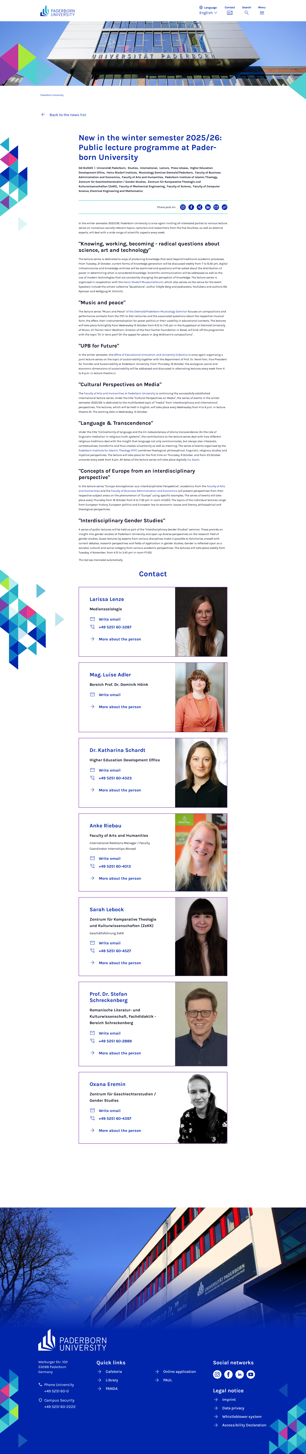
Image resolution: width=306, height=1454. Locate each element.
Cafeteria (114, 1371)
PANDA (112, 1388)
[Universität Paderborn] (153, 1340)
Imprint (229, 1399)
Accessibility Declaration (244, 1425)
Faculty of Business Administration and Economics (144, 490)
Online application (179, 1371)
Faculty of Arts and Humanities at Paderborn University (119, 393)
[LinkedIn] (239, 1374)
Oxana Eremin (108, 1084)
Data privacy (233, 1408)
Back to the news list (68, 115)
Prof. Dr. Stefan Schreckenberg (109, 997)
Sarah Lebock (107, 909)
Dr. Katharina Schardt (117, 750)
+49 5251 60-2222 (60, 1406)
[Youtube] (250, 1374)
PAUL (167, 1380)
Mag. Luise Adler (110, 674)
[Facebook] (228, 1374)
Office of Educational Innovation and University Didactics (151, 354)
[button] (210, 10)
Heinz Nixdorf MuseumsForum (143, 282)
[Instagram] (217, 1374)
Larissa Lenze (107, 599)
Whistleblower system (242, 1416)
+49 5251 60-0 (56, 1391)
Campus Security (59, 1400)
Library (112, 1380)
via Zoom (193, 459)
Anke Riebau (105, 825)
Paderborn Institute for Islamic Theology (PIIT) (108, 450)
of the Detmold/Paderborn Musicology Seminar (156, 311)
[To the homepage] (57, 10)
